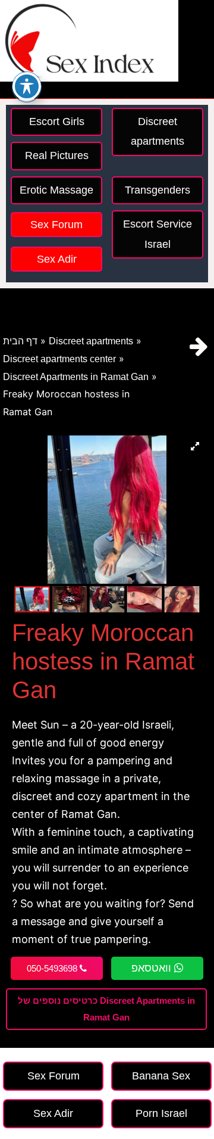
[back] (199, 346)
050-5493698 (53, 968)
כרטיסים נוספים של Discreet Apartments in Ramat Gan (106, 1008)
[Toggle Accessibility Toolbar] (26, 86)
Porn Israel (161, 1113)
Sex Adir (57, 259)
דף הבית (20, 341)
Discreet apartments (91, 341)
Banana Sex (161, 1076)
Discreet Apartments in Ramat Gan (76, 377)
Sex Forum (56, 225)
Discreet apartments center (59, 359)
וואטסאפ (152, 968)
